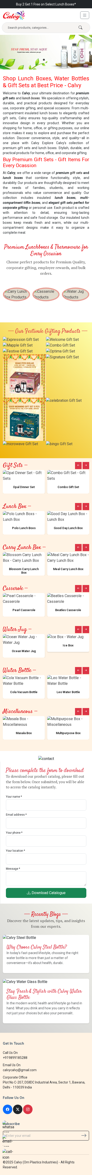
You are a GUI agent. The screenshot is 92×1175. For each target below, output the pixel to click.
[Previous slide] (78, 465)
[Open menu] (84, 15)
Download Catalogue (48, 893)
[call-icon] (8, 1155)
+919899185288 (15, 1058)
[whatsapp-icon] (8, 1126)
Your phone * (14, 832)
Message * (13, 868)
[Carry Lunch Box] (16, 294)
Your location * (15, 850)
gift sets (76, 173)
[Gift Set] (21, 339)
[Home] (14, 15)
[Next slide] (86, 465)
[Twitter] (17, 1109)
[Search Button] (80, 27)
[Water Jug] (75, 294)
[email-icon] (8, 1141)
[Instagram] (28, 1109)
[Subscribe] (84, 1135)
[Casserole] (45, 294)
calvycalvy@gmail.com (20, 1070)
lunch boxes (31, 98)
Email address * (16, 814)
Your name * (14, 796)
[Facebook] (7, 1109)
